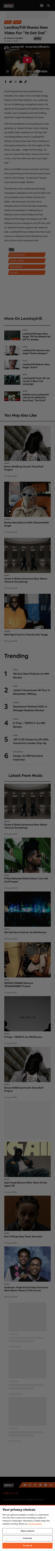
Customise (27, 1538)
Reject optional (27, 1531)
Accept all (27, 1546)
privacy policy (34, 1524)
